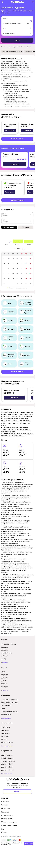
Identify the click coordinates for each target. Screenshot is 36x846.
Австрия (4, 650)
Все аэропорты (6, 718)
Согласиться (29, 844)
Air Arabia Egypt (7, 742)
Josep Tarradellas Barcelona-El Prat (10, 711)
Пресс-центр (5, 808)
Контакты (4, 805)
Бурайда (4, 675)
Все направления (6, 774)
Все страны (4, 662)
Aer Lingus (5, 730)
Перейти (17, 791)
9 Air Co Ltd (5, 727)
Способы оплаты (6, 819)
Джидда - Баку (6, 764)
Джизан (4, 681)
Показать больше (17, 139)
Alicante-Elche (6, 705)
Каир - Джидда (6, 755)
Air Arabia (4, 739)
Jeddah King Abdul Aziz (9, 700)
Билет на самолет (6, 47)
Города (15, 47)
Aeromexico (5, 733)
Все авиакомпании (6, 746)
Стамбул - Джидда (8, 761)
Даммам (4, 678)
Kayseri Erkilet (6, 714)
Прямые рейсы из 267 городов (12, 51)
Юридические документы (9, 822)
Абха (3, 672)
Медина (4, 684)
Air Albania (5, 736)
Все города (4, 690)
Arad (3, 708)
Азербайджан (6, 653)
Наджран (4, 686)
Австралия (5, 647)
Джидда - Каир (6, 767)
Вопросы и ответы (7, 815)
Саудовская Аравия (8, 644)
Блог (2, 829)
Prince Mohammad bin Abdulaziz (10, 702)
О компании (5, 802)
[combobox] (16, 18)
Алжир (3, 659)
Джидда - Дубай (7, 770)
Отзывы (4, 832)
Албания (4, 656)
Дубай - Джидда (7, 758)
